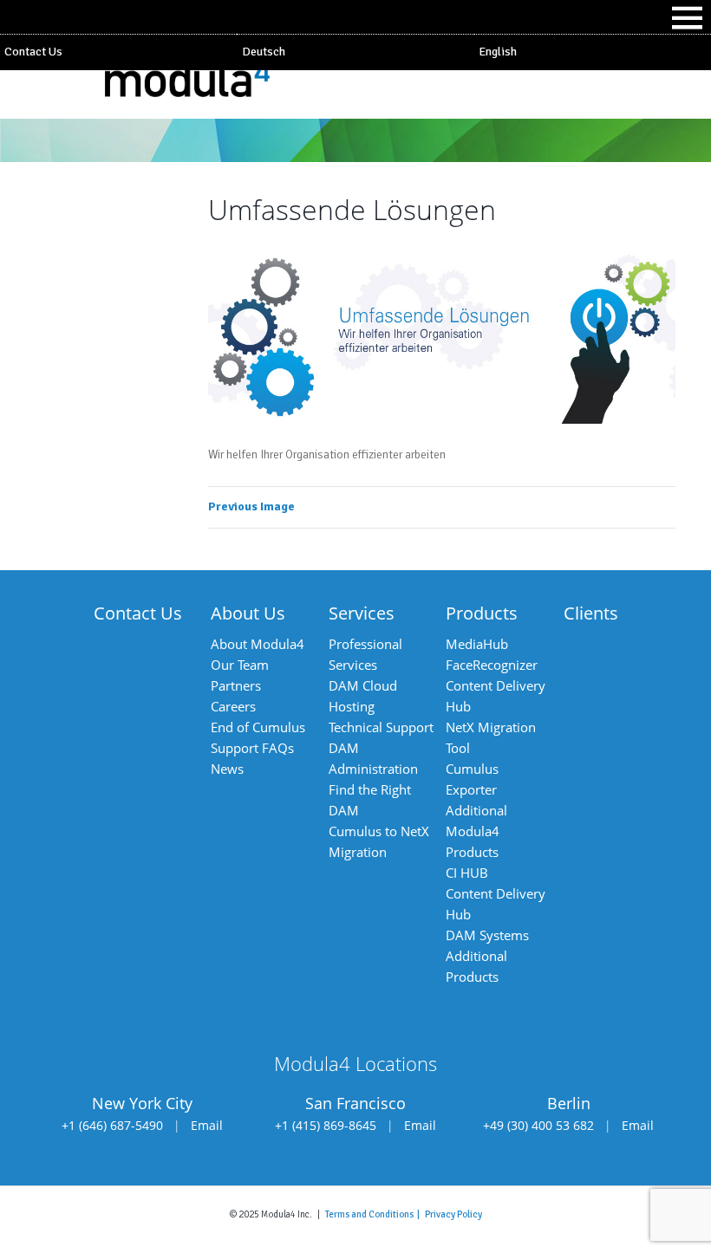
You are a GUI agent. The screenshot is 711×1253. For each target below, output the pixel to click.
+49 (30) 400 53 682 (538, 1125)
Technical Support (381, 727)
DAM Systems (487, 935)
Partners (236, 685)
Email (207, 1125)
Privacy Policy (453, 1214)
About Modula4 (257, 643)
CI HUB (467, 872)
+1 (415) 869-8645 (325, 1125)
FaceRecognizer (492, 664)
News (227, 768)
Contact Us (33, 51)
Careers (233, 706)
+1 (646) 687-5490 (112, 1125)
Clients (591, 613)
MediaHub (477, 643)
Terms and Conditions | (375, 1214)
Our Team (240, 664)
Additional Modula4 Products (476, 831)
